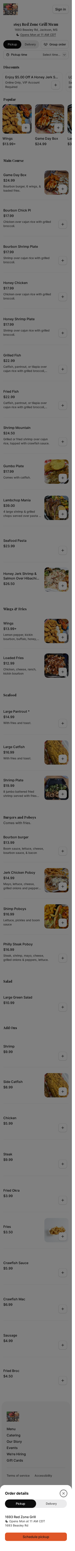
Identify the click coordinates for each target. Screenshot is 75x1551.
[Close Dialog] (63, 1493)
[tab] (20, 1503)
